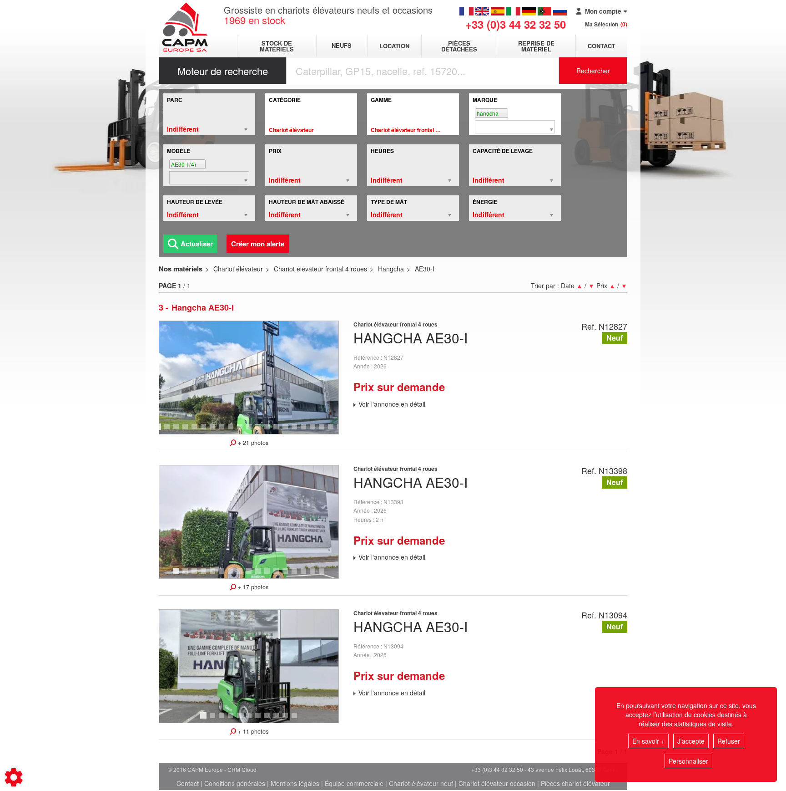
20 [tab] (334, 430)
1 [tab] (159, 430)
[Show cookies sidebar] (14, 777)
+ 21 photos (252, 442)
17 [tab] (306, 430)
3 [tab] (177, 430)
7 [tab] (214, 430)
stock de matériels (277, 46)
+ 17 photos (252, 587)
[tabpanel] (248, 377)
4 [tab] (186, 430)
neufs (342, 45)
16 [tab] (297, 430)
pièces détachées (459, 46)
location (394, 46)
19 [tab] (324, 430)
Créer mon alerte (257, 244)
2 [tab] (168, 430)
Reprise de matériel (536, 46)
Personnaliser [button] (688, 760)
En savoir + (648, 740)
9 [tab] (232, 430)
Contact (601, 46)
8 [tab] (223, 430)
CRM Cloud (242, 769)
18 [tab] (315, 430)
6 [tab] (205, 430)
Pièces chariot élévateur (575, 783)
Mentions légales (295, 783)
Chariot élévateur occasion (496, 783)
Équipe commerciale (354, 783)
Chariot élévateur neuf (421, 783)
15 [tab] (288, 430)
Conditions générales (234, 783)
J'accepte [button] (691, 740)
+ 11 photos (252, 731)
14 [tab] (279, 430)
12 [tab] (261, 430)
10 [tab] (243, 430)
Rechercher (593, 70)
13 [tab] (270, 430)
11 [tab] (252, 430)
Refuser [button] (728, 740)
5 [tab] (195, 430)
